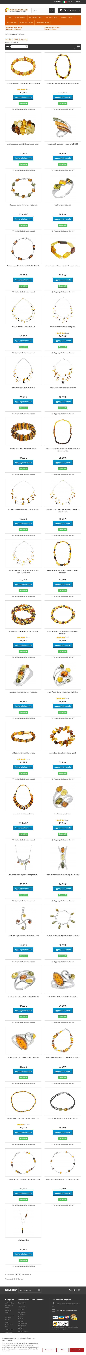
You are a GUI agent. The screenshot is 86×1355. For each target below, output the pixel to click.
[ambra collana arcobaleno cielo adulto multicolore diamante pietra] (63, 432)
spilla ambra (9, 1332)
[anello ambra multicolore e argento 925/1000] (23, 980)
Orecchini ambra (66, 18)
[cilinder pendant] (23, 1223)
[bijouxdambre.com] (16, 10)
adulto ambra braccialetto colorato (23, 753)
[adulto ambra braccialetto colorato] (23, 736)
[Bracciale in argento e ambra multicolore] (23, 188)
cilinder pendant (23, 1240)
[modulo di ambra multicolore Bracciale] (23, 432)
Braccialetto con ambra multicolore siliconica (63, 1118)
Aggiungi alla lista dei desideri (24, 109)
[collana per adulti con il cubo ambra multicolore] (23, 1102)
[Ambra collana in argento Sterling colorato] (23, 858)
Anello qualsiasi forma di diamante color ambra (23, 144)
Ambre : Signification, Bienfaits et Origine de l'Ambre (22, 1325)
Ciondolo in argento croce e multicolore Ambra (23, 935)
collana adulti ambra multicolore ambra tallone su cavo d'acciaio (62, 510)
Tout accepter (77, 1350)
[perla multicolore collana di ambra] (23, 310)
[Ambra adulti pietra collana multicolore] (63, 371)
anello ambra (11, 23)
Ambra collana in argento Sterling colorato (23, 875)
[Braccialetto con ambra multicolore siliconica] (63, 1102)
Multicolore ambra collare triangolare (62, 327)
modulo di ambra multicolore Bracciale (23, 448)
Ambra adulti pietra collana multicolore (63, 387)
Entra (78, 2)
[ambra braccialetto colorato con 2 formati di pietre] (63, 249)
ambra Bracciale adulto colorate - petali (62, 753)
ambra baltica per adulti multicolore (23, 387)
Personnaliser (49, 1350)
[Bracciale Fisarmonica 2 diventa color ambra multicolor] (63, 614)
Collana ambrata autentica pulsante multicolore (63, 83)
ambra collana (20, 18)
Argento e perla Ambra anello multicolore (23, 692)
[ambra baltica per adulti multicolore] (23, 371)
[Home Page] (6, 34)
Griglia (74, 48)
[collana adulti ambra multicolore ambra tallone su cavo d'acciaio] (63, 493)
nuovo (9, 18)
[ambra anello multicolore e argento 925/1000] (63, 127)
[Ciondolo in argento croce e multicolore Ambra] (23, 919)
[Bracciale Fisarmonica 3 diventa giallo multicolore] (23, 66)
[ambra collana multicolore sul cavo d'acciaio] (23, 493)
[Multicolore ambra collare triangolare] (63, 310)
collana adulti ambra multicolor (23, 814)
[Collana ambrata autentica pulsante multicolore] (63, 66)
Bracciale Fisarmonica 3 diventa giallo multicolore (23, 83)
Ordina (8, 46)
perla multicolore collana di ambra (23, 327)
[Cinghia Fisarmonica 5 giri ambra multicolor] (23, 614)
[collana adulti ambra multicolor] (23, 797)
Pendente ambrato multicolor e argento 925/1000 (62, 875)
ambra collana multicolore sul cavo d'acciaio (23, 509)
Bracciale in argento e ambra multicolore (23, 205)
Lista (78, 48)
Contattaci (57, 2)
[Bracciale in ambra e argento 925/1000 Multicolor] (23, 249)
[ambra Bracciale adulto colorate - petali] (63, 736)
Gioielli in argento (26, 23)
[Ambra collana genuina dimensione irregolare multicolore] (63, 554)
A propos (21, 1309)
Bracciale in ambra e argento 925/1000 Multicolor (23, 266)
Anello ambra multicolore (62, 205)
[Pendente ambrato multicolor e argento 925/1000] (63, 858)
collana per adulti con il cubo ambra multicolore (23, 1118)
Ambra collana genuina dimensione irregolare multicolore (62, 571)
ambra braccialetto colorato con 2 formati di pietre (62, 266)
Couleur (7, 1327)
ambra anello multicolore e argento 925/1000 (63, 144)
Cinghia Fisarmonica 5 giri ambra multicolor (23, 631)
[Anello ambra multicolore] (63, 188)
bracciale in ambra (35, 18)
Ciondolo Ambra (51, 18)
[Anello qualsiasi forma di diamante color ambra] (23, 127)
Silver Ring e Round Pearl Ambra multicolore (63, 692)
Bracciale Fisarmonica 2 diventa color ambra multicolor (62, 632)
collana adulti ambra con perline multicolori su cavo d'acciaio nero (23, 571)
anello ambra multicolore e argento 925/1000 (23, 996)
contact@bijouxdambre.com (68, 1310)
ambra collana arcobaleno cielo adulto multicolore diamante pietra (62, 450)
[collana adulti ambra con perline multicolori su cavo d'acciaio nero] (23, 554)
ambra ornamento (42, 23)
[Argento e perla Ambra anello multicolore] (23, 675)
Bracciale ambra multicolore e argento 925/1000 (62, 1057)
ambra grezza (9, 1329)
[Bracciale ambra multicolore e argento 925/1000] (63, 1041)
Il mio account (37, 1299)
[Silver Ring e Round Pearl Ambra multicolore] (63, 675)
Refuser (63, 1350)
